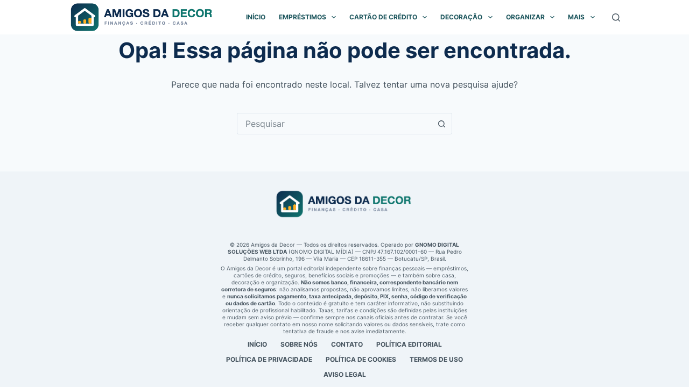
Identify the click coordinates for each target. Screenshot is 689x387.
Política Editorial (409, 344)
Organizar (525, 17)
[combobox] (334, 123)
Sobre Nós (299, 344)
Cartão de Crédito (383, 17)
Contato (347, 344)
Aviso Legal (345, 374)
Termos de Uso (436, 359)
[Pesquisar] (616, 17)
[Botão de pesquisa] (441, 123)
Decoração (461, 17)
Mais (576, 17)
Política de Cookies (361, 359)
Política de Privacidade (269, 359)
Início (255, 17)
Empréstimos (302, 17)
